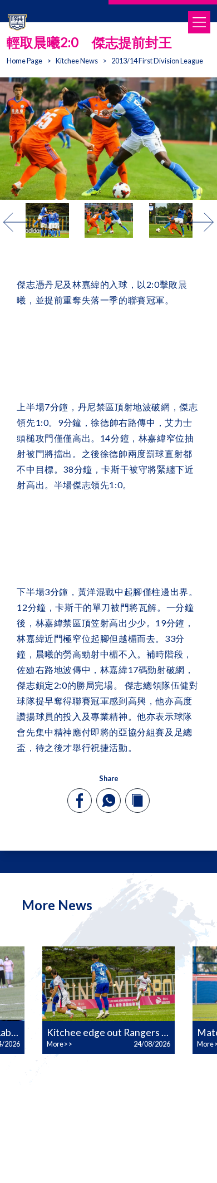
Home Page (24, 60)
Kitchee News (77, 60)
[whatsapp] (108, 800)
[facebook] (79, 800)
